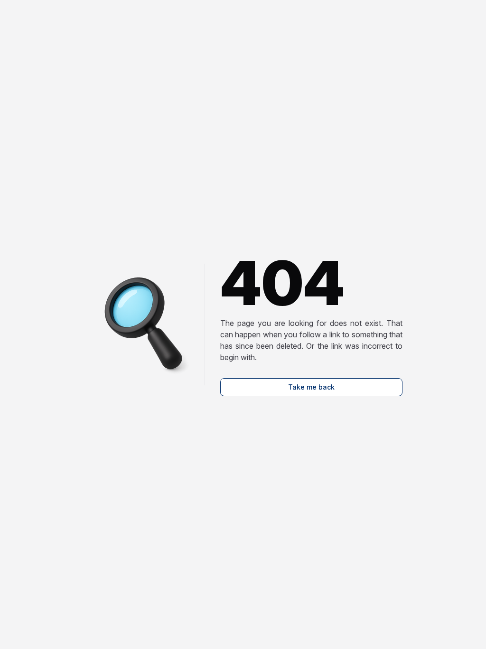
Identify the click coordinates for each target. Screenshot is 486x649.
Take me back (311, 387)
